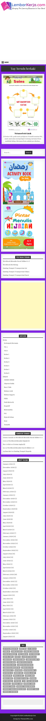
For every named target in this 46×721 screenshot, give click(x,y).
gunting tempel (8, 657)
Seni (5, 421)
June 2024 (6, 478)
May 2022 (6, 564)
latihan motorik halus (29, 657)
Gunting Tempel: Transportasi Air (15, 268)
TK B (5, 351)
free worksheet (34, 654)
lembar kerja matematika (25, 665)
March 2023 (7, 529)
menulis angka (29, 676)
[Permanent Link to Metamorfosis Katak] (23, 103)
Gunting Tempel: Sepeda (22, 451)
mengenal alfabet (30, 673)
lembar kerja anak (18, 659)
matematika (18, 670)
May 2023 (6, 523)
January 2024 (8, 495)
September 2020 (9, 633)
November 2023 (9, 502)
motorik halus (8, 681)
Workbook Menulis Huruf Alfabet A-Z (16, 261)
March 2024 (7, 488)
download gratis (17, 651)
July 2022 (6, 557)
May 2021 (6, 605)
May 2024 (6, 481)
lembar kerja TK (8, 670)
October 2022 (8, 547)
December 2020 (9, 623)
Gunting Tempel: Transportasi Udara (16, 272)
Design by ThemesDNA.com (23, 719)
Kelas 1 (6, 354)
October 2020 (8, 630)
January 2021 (8, 619)
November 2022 (9, 543)
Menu (7, 62)
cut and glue (32, 649)
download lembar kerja (31, 651)
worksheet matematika (10, 692)
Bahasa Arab (8, 391)
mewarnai (33, 678)
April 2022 (7, 567)
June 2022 (6, 561)
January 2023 (8, 536)
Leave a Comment (32, 76)
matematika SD (7, 673)
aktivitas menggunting (10, 649)
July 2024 (6, 474)
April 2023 (7, 526)
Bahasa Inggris (9, 395)
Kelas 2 (6, 358)
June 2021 (6, 602)
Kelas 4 (24, 81)
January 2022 (8, 578)
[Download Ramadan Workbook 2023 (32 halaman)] (18, 204)
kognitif (17, 657)
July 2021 (6, 599)
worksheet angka (29, 684)
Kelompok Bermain (11, 343)
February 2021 (8, 616)
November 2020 (9, 626)
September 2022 (9, 550)
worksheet (6, 684)
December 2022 (9, 540)
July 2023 (6, 516)
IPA (20, 81)
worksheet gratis (32, 689)
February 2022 (8, 574)
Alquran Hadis (9, 383)
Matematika (8, 410)
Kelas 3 (6, 362)
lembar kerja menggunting (11, 668)
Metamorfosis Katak (23, 133)
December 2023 (9, 498)
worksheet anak (17, 684)
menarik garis (18, 673)
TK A (5, 347)
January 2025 (8, 464)
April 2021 (6, 609)
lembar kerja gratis (9, 665)
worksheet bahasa (9, 686)
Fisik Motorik (9, 402)
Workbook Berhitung (10, 265)
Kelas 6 (6, 373)
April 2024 (6, 485)
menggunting (7, 676)
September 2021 (9, 592)
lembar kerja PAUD (27, 668)
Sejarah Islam (9, 417)
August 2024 (7, 471)
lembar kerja (7, 659)
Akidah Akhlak (9, 380)
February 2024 (8, 492)
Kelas (5, 340)
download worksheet (10, 654)
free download (23, 654)
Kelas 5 (6, 369)
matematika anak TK (30, 670)
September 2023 (9, 509)
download (6, 651)
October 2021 (8, 588)
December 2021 (8, 581)
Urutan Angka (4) (19, 444)
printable (17, 681)
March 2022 (7, 571)
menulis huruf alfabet (21, 678)
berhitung (23, 649)
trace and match (32, 681)
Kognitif (7, 406)
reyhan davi (7, 451)
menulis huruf (7, 678)
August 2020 (7, 636)
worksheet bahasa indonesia (25, 686)
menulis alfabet (18, 676)
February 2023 (8, 533)
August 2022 (7, 554)
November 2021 (9, 585)
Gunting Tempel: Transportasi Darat (16, 275)
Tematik (7, 424)
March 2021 (7, 612)
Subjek (5, 377)
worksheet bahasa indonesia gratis (14, 689)
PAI (5, 413)
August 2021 (7, 595)
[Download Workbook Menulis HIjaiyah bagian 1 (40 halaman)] (18, 248)
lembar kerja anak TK (32, 659)
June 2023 (6, 519)
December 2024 (8, 467)
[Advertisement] (23, 35)
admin (11, 76)
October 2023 (8, 505)
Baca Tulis (7, 387)
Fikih (6, 398)
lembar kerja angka (9, 662)
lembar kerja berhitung (24, 662)
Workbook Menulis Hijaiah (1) (19, 441)
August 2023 (7, 512)
